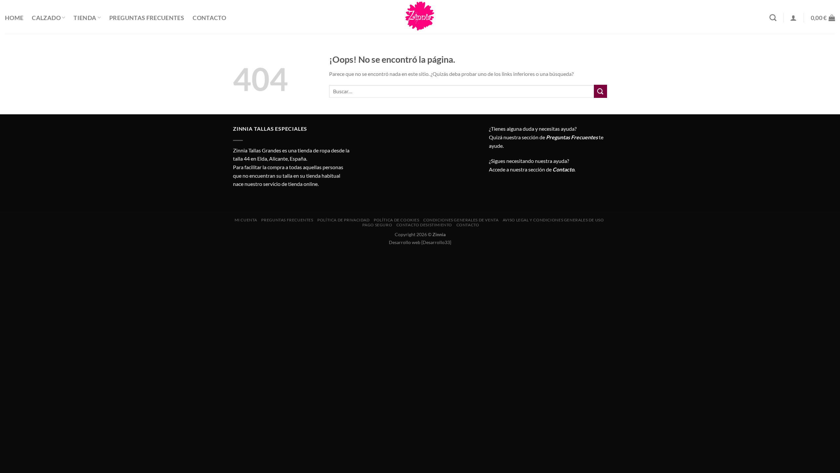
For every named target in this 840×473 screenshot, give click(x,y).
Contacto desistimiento (424, 224)
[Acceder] (793, 18)
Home (14, 17)
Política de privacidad (343, 219)
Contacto (209, 17)
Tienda (85, 17)
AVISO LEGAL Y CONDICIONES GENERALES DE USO (553, 219)
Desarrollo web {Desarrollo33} (420, 242)
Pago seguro (377, 224)
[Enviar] (600, 91)
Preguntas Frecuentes (146, 17)
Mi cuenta (246, 219)
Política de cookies (396, 219)
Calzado (46, 17)
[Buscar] (772, 17)
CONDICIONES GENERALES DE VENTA (460, 219)
